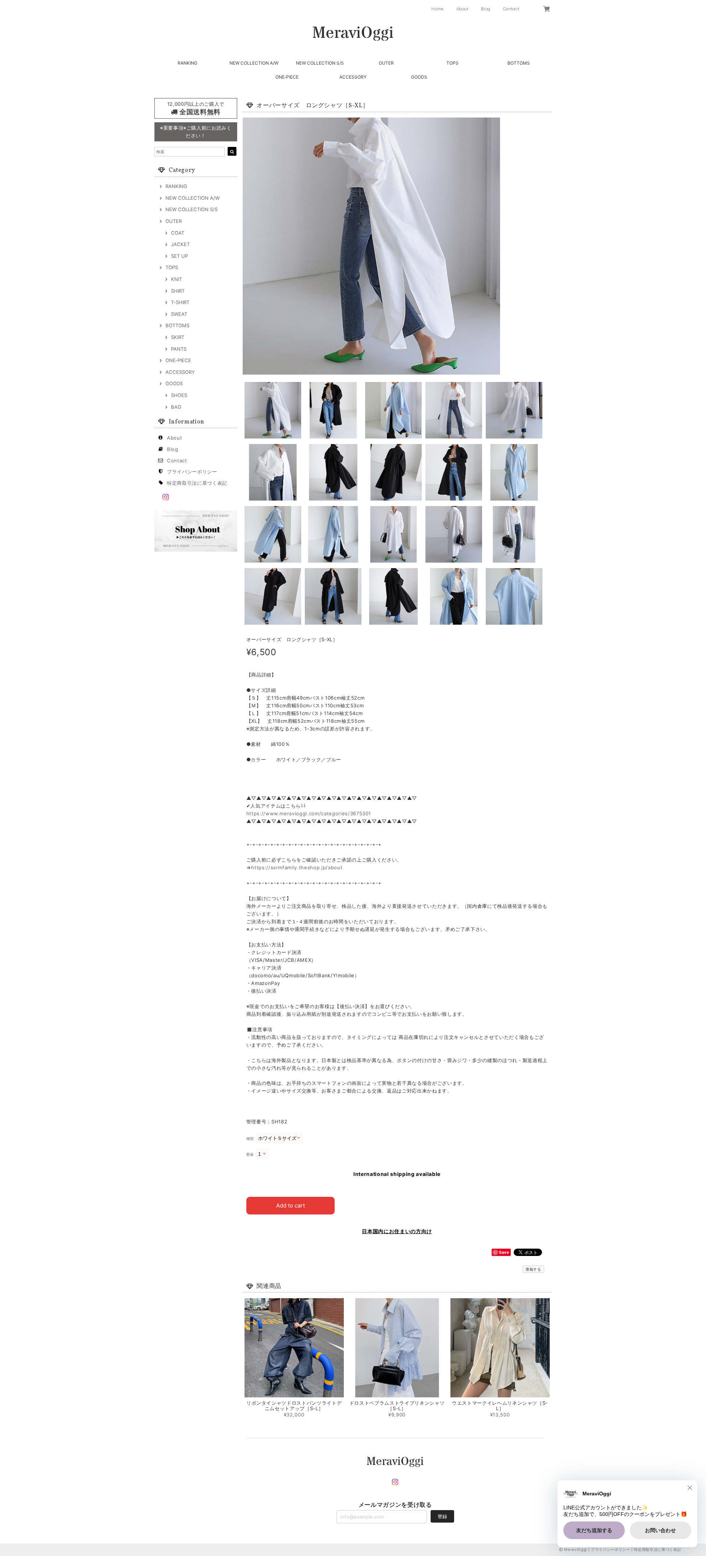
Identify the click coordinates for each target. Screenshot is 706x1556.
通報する (533, 1269)
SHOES (179, 395)
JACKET (180, 244)
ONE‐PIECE (287, 77)
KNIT (176, 279)
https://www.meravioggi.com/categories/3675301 (308, 813)
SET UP (179, 256)
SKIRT (177, 337)
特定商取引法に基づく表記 (197, 483)
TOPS (452, 63)
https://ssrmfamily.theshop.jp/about (296, 867)
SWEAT (179, 314)
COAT (177, 233)
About (462, 8)
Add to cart (290, 1205)
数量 (250, 1154)
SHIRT (178, 291)
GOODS (419, 77)
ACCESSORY (353, 77)
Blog (486, 8)
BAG (176, 407)
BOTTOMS (518, 63)
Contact (511, 8)
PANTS (178, 349)
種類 (250, 1138)
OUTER (386, 63)
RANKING (187, 63)
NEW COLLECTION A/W (253, 63)
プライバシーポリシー (192, 471)
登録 (442, 1516)
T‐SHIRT (180, 302)
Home (437, 8)
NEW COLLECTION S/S (320, 63)
